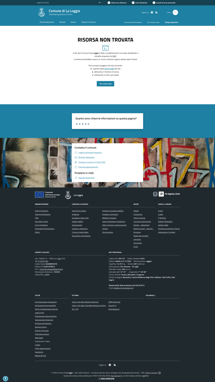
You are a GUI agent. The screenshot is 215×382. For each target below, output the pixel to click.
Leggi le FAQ (39, 312)
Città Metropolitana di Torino (60, 14)
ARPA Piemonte (114, 302)
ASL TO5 (75, 309)
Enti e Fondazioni (41, 225)
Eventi (160, 210)
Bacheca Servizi (41, 327)
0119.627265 (43, 261)
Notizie (136, 210)
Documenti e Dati (41, 221)
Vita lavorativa (107, 232)
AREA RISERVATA (107, 378)
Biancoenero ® (116, 375)
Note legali (39, 337)
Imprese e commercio (110, 214)
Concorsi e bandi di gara (142, 221)
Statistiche (39, 352)
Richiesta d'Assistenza (43, 323)
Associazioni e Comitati (166, 232)
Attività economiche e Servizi (169, 228)
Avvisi (135, 246)
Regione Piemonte (43, 2)
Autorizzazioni (77, 225)
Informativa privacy (42, 334)
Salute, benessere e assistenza (113, 221)
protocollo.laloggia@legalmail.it (51, 269)
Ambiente (75, 214)
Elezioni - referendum (141, 225)
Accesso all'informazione (133, 22)
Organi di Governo (41, 210)
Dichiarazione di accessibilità (45, 305)
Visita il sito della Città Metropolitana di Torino (89, 305)
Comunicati (137, 243)
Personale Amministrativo (44, 228)
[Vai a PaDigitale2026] (166, 194)
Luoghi (160, 214)
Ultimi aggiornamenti (43, 348)
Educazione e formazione (81, 235)
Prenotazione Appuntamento (46, 316)
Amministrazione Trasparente (46, 302)
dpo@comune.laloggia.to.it (123, 288)
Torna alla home (105, 83)
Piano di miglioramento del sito (46, 309)
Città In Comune (151, 372)
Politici (37, 232)
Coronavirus (137, 214)
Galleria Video (163, 225)
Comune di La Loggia (64, 11)
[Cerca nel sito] (175, 12)
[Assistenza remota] (159, 372)
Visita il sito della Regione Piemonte (85, 302)
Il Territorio (162, 218)
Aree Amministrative (42, 214)
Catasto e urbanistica (80, 228)
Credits (37, 345)
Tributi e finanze (139, 218)
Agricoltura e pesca (79, 210)
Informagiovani (113, 309)
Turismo (105, 228)
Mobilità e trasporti (109, 218)
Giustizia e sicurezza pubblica (112, 210)
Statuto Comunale (42, 330)
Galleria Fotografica (165, 221)
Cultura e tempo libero (80, 232)
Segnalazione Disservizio (44, 320)
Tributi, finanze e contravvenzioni (114, 225)
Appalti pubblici (77, 221)
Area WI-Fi (112, 305)
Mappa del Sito (40, 355)
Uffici (37, 218)
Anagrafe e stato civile (80, 218)
